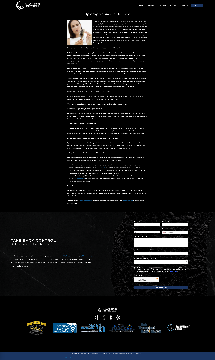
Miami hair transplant (86, 200)
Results (173, 5)
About (141, 5)
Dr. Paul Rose (101, 167)
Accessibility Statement (114, 353)
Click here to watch (79, 178)
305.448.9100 (65, 256)
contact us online (128, 200)
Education (162, 5)
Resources (184, 5)
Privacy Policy (103, 353)
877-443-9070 (86, 256)
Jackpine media (139, 353)
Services (151, 5)
